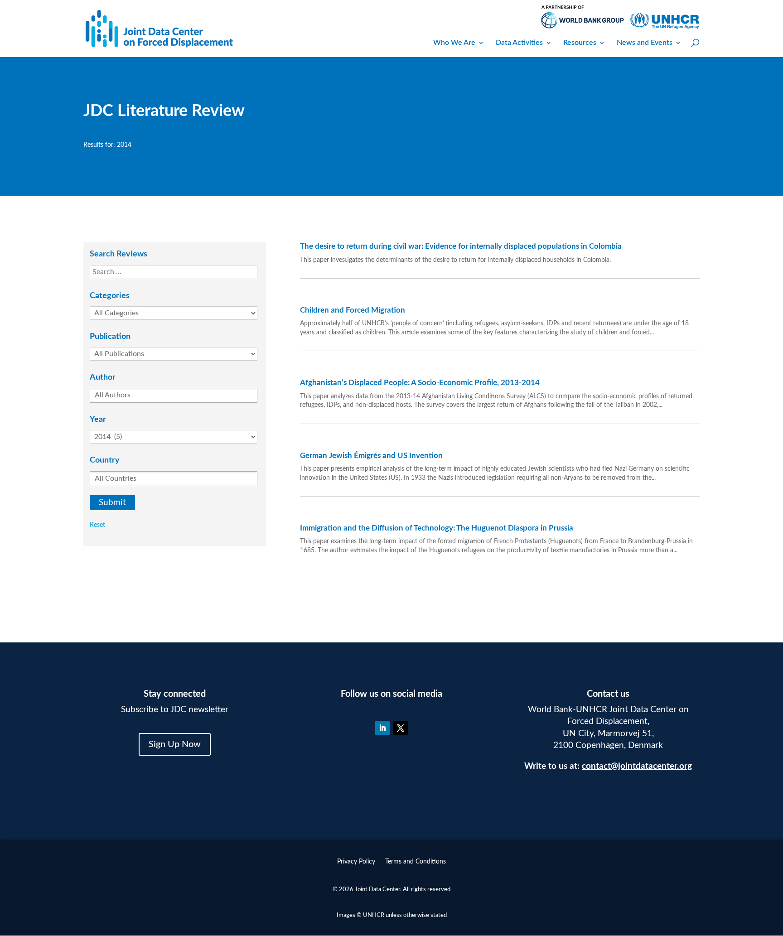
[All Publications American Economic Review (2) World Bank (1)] (178, 354)
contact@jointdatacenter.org (637, 766)
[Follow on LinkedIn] (382, 728)
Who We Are (454, 42)
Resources (579, 42)
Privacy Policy (356, 862)
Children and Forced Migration (352, 310)
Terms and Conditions (415, 862)
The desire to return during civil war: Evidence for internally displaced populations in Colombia (461, 246)
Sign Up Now (175, 744)
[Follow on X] (400, 728)
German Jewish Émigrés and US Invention (371, 455)
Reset (97, 525)
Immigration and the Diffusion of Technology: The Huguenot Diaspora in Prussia (436, 528)
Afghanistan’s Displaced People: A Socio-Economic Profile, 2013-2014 (420, 382)
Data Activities (519, 42)
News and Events (644, 42)
